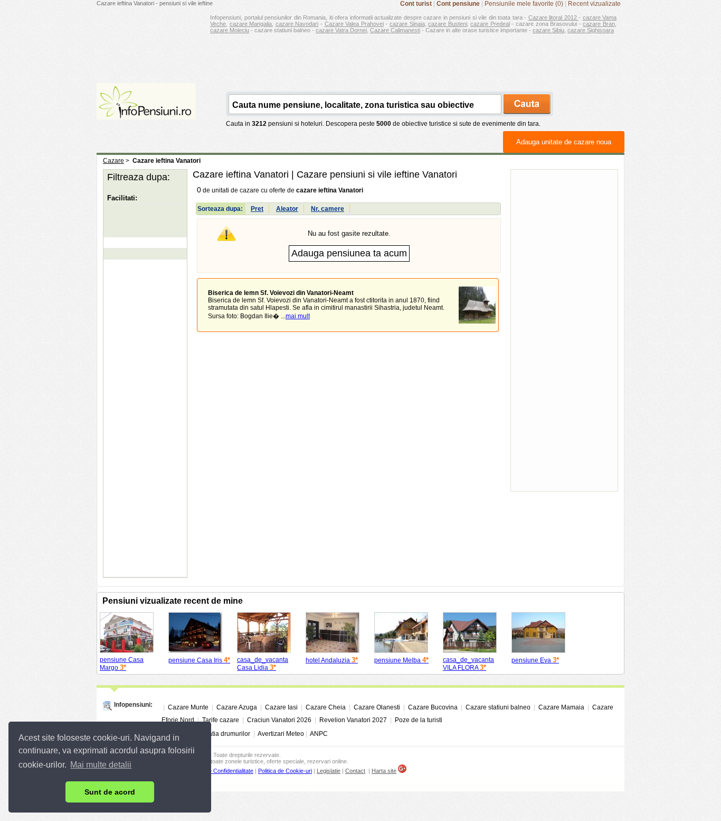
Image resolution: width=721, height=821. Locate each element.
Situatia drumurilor (223, 733)
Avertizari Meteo (281, 733)
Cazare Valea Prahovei (354, 24)
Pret (257, 209)
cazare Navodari (297, 24)
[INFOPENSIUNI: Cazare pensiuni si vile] (146, 112)
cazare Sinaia (407, 24)
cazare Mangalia (251, 24)
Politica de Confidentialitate (219, 771)
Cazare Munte (188, 707)
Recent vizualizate (594, 3)
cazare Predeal (490, 24)
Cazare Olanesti (377, 707)
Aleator (287, 209)
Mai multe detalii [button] (100, 764)
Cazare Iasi (281, 707)
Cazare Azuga (236, 707)
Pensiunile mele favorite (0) (524, 3)
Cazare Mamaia (561, 707)
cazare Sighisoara (590, 30)
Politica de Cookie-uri (285, 771)
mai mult (298, 316)
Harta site (384, 771)
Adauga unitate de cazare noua (563, 142)
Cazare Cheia (326, 707)
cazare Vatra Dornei (341, 30)
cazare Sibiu (548, 30)
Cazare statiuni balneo (498, 707)
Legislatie (328, 771)
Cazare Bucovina (433, 707)
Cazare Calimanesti (395, 30)
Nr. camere (327, 209)
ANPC (319, 733)
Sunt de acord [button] (109, 792)
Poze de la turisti (418, 720)
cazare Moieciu (229, 30)
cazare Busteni (447, 24)
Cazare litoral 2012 (553, 17)
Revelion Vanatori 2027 (353, 720)
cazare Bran (599, 24)
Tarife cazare (220, 720)
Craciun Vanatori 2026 (279, 720)
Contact (355, 771)
